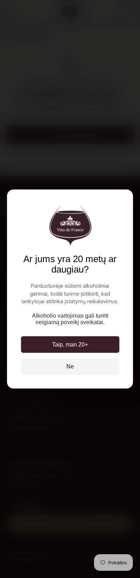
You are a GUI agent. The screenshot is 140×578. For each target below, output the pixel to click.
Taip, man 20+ (70, 344)
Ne (70, 366)
